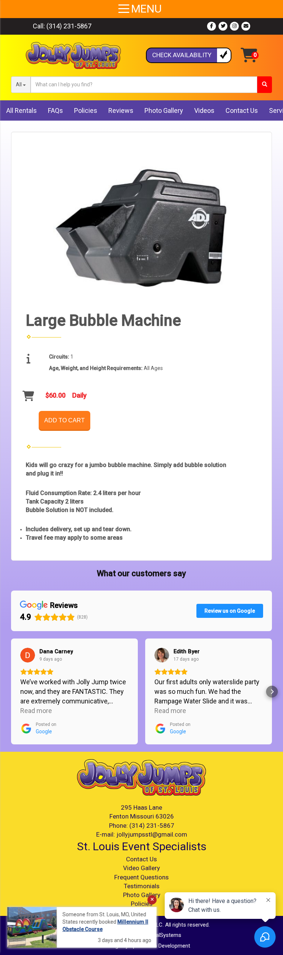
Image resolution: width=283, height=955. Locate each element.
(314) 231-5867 (68, 26)
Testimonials (142, 886)
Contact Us (242, 110)
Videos (204, 110)
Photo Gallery (163, 110)
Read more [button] (36, 710)
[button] (11, 692)
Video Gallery (141, 868)
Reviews (120, 110)
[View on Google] (27, 655)
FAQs (55, 110)
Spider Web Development (160, 945)
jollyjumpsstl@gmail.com (151, 834)
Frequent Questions (141, 877)
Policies (85, 110)
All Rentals (21, 110)
